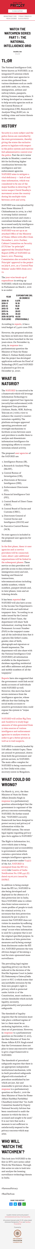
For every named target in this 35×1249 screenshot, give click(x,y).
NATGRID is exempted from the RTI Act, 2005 (15, 867)
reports (17, 324)
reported (17, 599)
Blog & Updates (23, 18)
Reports (5, 678)
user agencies (21, 453)
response (14, 345)
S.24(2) (27, 860)
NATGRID (10, 390)
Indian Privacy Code (10, 16)
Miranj (21, 1222)
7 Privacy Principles (25, 16)
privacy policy (26, 1217)
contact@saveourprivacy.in (13, 1217)
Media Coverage (11, 18)
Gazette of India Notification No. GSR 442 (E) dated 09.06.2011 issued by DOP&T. (15, 875)
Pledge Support (17, 11)
